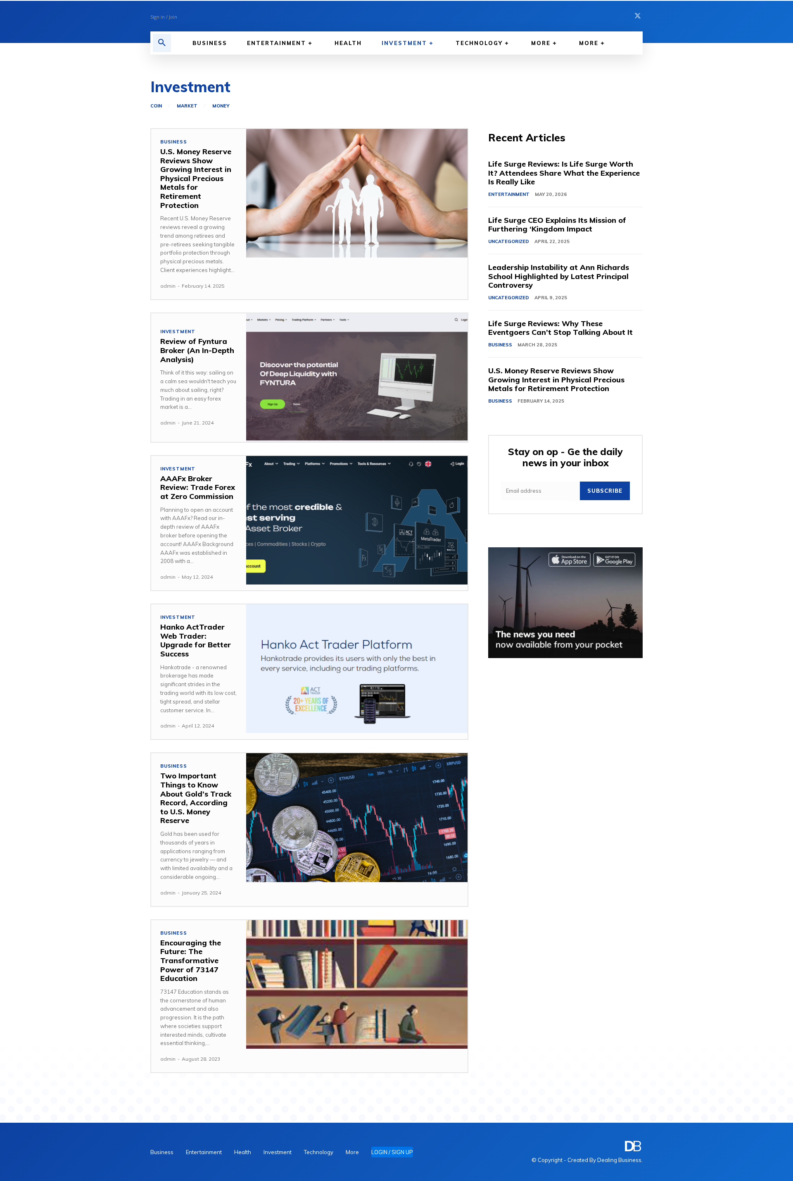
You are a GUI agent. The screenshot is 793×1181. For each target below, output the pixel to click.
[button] (162, 43)
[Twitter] (638, 16)
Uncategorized (508, 241)
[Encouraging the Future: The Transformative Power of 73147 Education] (357, 984)
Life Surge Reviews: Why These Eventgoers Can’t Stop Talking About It (560, 328)
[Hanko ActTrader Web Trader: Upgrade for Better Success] (357, 668)
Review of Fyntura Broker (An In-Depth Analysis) (197, 350)
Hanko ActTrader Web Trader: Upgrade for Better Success (195, 640)
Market (187, 106)
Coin (156, 106)
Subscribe (604, 490)
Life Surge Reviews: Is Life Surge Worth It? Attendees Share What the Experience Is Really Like (564, 172)
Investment (177, 331)
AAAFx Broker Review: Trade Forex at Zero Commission (197, 487)
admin (168, 286)
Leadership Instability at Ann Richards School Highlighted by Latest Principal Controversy (558, 276)
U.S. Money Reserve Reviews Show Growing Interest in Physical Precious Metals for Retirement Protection (195, 178)
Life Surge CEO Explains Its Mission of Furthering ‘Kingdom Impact (557, 224)
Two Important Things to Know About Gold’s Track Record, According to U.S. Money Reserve (195, 798)
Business (173, 142)
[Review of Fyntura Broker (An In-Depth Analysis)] (357, 377)
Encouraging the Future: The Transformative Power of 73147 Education (190, 960)
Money (220, 106)
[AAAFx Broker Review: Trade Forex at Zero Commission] (357, 520)
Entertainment (508, 194)
